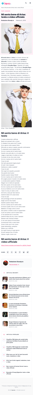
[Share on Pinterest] (19, 252)
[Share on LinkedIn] (15, 252)
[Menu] (30, 3)
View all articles (13, 264)
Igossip (14, 390)
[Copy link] (27, 252)
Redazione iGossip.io (7, 20)
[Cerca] (25, 3)
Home (2, 7)
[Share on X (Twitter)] (11, 252)
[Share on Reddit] (23, 252)
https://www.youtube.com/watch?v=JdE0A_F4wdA (16, 245)
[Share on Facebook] (7, 252)
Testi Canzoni (5, 11)
